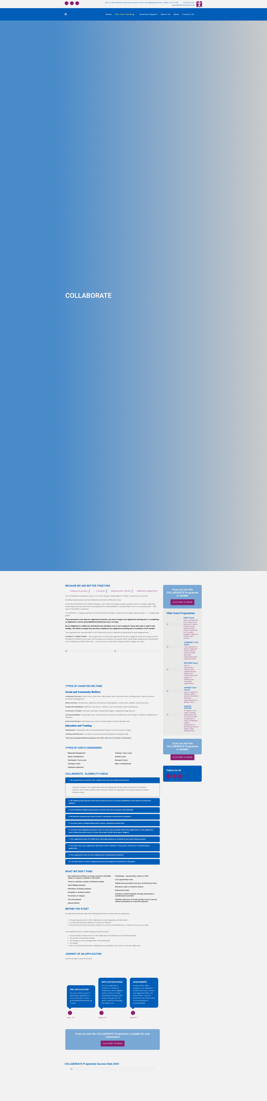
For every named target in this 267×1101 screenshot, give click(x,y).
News (176, 14)
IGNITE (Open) (188, 618)
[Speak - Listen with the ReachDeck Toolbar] (199, 4)
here (110, 738)
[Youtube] (72, 3)
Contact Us (188, 14)
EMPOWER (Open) (191, 663)
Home (109, 14)
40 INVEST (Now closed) (190, 688)
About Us (166, 14)
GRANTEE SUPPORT (188, 707)
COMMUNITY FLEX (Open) (191, 643)
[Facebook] (66, 3)
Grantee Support (149, 14)
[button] (112, 780)
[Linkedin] (77, 3)
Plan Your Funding (124, 14)
